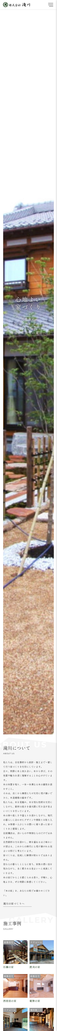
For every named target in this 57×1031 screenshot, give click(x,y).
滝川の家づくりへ (13, 903)
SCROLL (28, 726)
